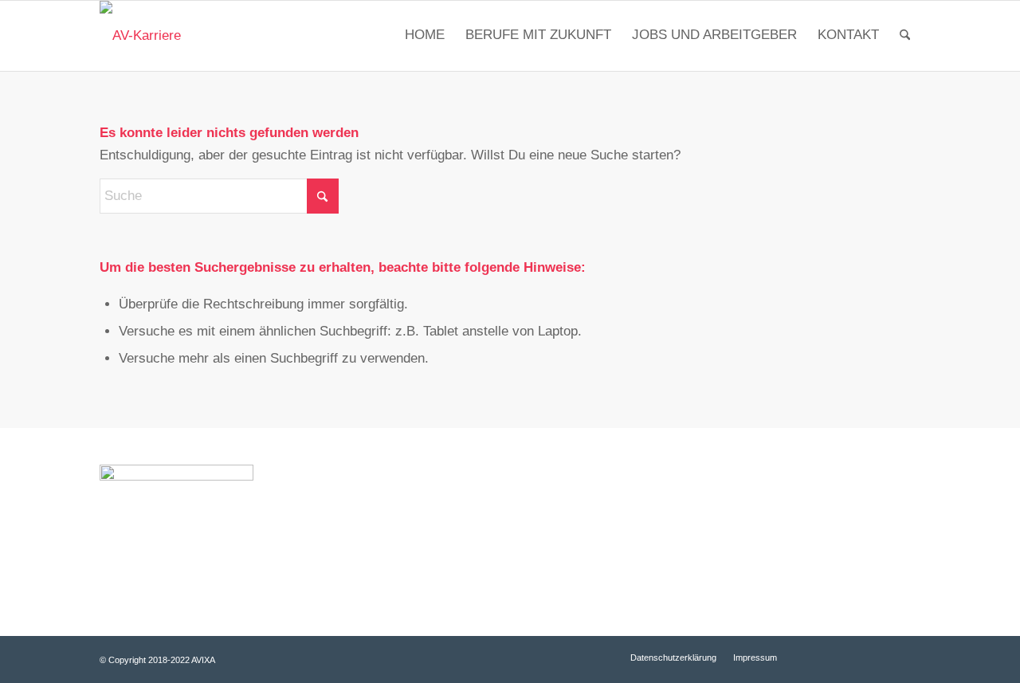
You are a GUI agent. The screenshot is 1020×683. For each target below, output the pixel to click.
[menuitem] (424, 36)
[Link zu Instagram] (908, 657)
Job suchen (567, 511)
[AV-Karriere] (140, 36)
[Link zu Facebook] (837, 657)
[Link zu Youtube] (861, 657)
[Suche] (904, 36)
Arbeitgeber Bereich (808, 511)
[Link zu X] (813, 657)
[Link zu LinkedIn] (884, 657)
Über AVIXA (568, 537)
